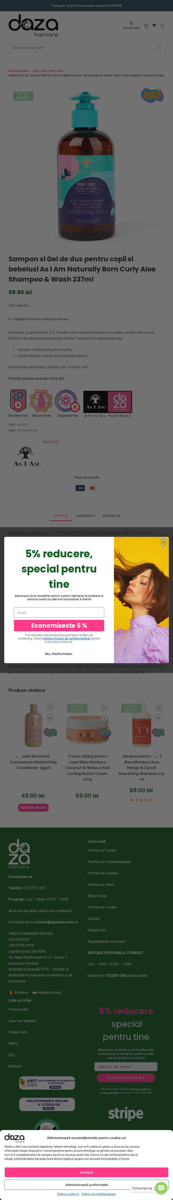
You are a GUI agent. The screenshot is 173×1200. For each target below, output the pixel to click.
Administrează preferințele (86, 1185)
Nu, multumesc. (59, 653)
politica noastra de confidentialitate (66, 638)
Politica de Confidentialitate (99, 1194)
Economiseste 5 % (59, 625)
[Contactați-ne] (161, 1188)
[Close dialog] (163, 542)
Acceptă (86, 1172)
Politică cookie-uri (68, 1194)
